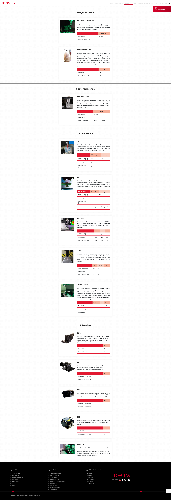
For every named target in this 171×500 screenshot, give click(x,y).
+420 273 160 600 (161, 9)
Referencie (147, 3)
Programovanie (53, 489)
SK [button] (16, 3)
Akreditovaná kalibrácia (55, 473)
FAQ (160, 3)
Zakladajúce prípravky (55, 487)
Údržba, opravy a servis (55, 479)
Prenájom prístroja (54, 477)
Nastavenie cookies (35, 496)
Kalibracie (140, 3)
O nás (111, 3)
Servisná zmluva (53, 483)
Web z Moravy (27, 496)
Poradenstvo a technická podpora (57, 481)
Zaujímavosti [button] (154, 3)
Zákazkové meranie (54, 475)
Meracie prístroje (118, 3)
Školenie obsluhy (54, 485)
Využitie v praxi (15, 481)
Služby (135, 3)
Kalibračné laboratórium (17, 477)
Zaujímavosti (15, 479)
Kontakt (164, 3)
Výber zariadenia (128, 3)
